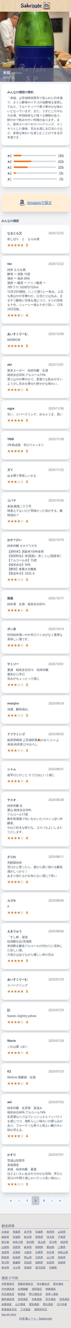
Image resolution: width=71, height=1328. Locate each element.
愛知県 (50, 1247)
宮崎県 (28, 1267)
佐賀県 (50, 1262)
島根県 (16, 1257)
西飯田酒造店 (25, 1283)
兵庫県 (39, 1252)
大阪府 (28, 1252)
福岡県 (39, 1262)
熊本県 (5, 1267)
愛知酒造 (34, 1304)
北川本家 (62, 1304)
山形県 (62, 1231)
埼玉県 (50, 1237)
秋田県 (50, 1231)
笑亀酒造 (37, 1299)
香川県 (5, 1262)
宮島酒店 (64, 1299)
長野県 (16, 1247)
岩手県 (28, 1231)
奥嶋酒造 (51, 1289)
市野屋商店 (7, 1283)
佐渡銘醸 (23, 1289)
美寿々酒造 (52, 1294)
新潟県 (30, 1242)
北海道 (5, 1231)
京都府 (16, 1252)
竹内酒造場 (7, 1289)
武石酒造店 (7, 1294)
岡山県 (28, 1257)
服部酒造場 (7, 1299)
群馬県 (39, 1237)
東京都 (5, 1242)
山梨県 (5, 1247)
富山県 (42, 1242)
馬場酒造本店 (9, 1309)
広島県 (39, 1257)
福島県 (5, 1237)
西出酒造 (48, 1304)
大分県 (16, 1267)
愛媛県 (16, 1262)
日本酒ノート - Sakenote (35, 1318)
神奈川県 (18, 1242)
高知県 (28, 1262)
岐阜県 (28, 1247)
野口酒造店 (35, 1294)
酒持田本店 (40, 1309)
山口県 (50, 1257)
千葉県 (62, 1237)
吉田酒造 (23, 1299)
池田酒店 (37, 1289)
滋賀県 (5, 1252)
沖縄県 (53, 1267)
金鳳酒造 (6, 1304)
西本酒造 (58, 1283)
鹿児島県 (40, 1267)
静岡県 (39, 1247)
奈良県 (50, 1252)
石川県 (53, 1242)
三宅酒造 (25, 1309)
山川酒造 (20, 1304)
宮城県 (39, 1231)
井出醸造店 (43, 1283)
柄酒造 (21, 1294)
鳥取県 (5, 1257)
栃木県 (28, 1237)
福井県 (64, 1242)
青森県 (16, 1231)
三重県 (62, 1247)
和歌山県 (63, 1252)
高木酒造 (51, 1299)
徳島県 (62, 1257)
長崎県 (62, 1262)
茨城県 (16, 1237)
